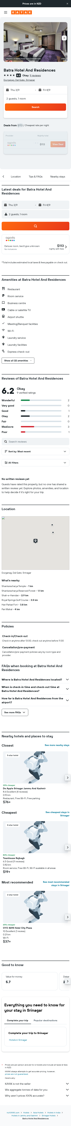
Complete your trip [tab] (17, 1020)
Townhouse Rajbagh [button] (14, 858)
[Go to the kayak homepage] (21, 12)
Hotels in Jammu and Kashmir (25, 1115)
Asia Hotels (38, 1112)
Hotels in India (53, 1112)
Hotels (26, 1112)
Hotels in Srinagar (18, 1039)
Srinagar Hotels (48, 1115)
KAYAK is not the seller (18, 1083)
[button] (67, 3)
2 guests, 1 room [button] (16, 98)
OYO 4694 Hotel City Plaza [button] (17, 927)
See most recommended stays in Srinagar (56, 883)
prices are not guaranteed (16, 1074)
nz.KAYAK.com (13, 1112)
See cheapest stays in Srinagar (57, 814)
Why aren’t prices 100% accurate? (24, 1095)
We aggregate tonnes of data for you (26, 1089)
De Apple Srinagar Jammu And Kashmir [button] (24, 788)
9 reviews (35, 75)
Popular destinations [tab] (45, 1020)
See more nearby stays (57, 745)
